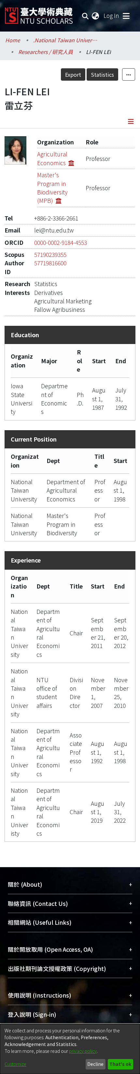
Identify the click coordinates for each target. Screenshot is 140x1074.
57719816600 (50, 263)
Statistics (102, 74)
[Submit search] (85, 16)
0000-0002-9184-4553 (60, 242)
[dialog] (70, 1049)
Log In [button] (112, 15)
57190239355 (50, 254)
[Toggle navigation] (126, 15)
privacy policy (83, 1051)
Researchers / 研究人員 (45, 52)
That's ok (120, 1064)
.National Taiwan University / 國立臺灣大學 (65, 40)
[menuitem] (95, 15)
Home (12, 40)
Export (73, 74)
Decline (95, 1064)
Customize (15, 1064)
